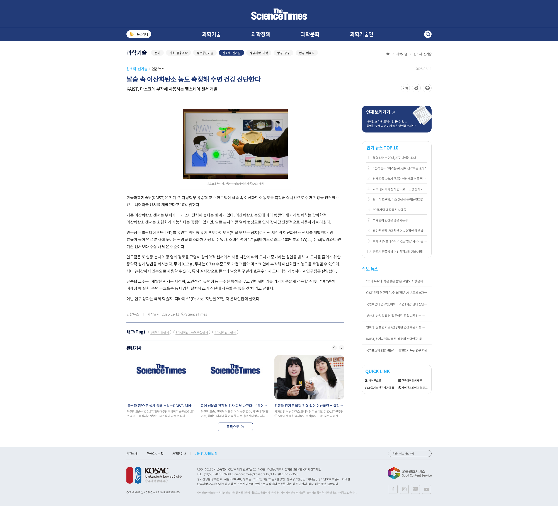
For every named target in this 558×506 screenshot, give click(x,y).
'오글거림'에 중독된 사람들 (389, 209)
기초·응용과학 (178, 53)
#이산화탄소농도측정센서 (192, 332)
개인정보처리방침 (206, 453)
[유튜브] (426, 489)
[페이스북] (393, 489)
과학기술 (211, 34)
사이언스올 (374, 380)
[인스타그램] (404, 489)
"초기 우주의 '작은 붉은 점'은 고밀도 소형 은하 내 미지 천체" (399, 281)
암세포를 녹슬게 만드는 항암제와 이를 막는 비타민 (400, 178)
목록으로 (232, 426)
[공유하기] (405, 88)
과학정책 (260, 34)
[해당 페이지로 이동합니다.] (161, 377)
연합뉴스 (158, 68)
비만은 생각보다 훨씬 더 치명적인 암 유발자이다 (400, 230)
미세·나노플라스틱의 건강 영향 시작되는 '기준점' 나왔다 (400, 241)
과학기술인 (361, 34)
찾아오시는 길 (155, 453)
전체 (157, 53)
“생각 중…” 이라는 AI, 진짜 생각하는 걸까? (399, 168)
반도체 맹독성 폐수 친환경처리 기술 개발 (398, 251)
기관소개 (132, 453)
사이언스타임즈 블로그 (414, 388)
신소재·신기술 (231, 53)
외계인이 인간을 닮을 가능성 (390, 220)
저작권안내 (179, 453)
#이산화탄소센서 (225, 332)
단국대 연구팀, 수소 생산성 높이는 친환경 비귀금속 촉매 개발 (400, 199)
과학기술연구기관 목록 (381, 388)
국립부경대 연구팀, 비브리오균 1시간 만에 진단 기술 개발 (399, 304)
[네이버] (415, 489)
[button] (334, 347)
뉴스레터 (142, 34)
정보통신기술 (205, 53)
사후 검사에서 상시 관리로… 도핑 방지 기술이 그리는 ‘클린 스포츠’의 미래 (400, 189)
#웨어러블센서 (160, 332)
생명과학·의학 (259, 53)
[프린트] (427, 88)
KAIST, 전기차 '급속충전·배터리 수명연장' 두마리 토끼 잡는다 (399, 338)
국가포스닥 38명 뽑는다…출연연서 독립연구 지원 (396, 350)
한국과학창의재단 (411, 380)
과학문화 (310, 34)
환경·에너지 (307, 53)
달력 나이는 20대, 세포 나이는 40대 (394, 157)
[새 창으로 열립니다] (154, 475)
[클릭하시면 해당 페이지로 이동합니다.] (279, 14)
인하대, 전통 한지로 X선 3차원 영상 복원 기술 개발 (396, 327)
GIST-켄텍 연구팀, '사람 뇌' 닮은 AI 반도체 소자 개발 (398, 292)
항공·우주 (283, 53)
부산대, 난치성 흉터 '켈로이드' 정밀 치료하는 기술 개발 (399, 315)
